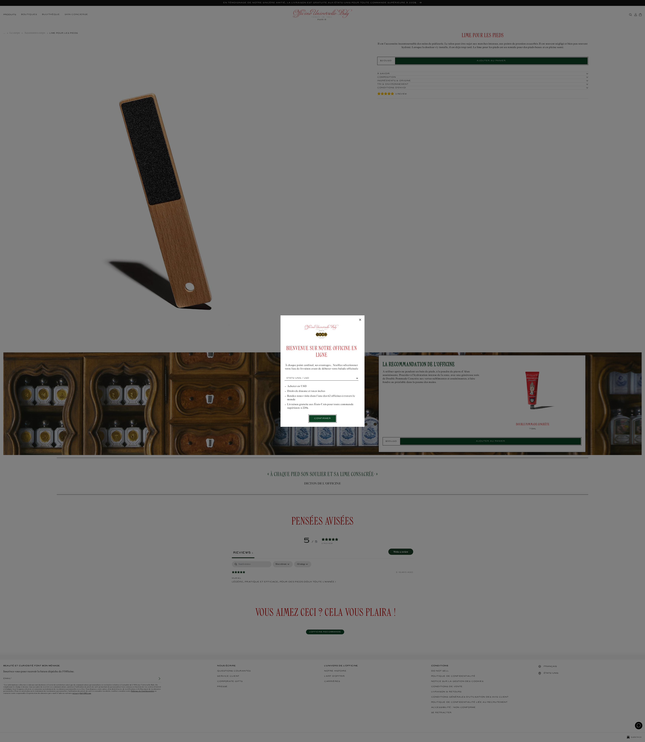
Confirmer (322, 418)
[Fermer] (360, 320)
